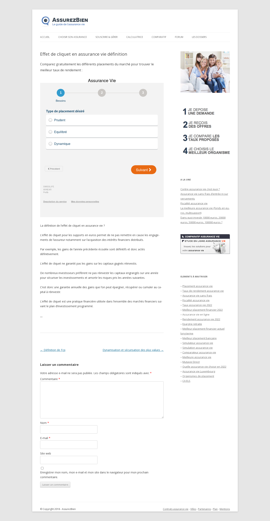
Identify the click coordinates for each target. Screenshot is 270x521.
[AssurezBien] (65, 26)
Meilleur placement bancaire (199, 338)
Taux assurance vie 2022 (197, 305)
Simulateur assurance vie (197, 343)
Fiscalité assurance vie (194, 203)
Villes (193, 509)
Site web (45, 453)
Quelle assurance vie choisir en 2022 (204, 366)
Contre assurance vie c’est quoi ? (200, 189)
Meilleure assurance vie (196, 357)
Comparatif (159, 37)
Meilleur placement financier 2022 (202, 310)
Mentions (225, 509)
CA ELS (186, 381)
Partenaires (204, 509)
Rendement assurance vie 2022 (201, 319)
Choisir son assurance (72, 37)
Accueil (45, 37)
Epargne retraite (192, 324)
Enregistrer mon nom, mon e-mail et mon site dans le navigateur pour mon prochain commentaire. (94, 474)
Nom (44, 423)
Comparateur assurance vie (199, 352)
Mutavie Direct (191, 362)
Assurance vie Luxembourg (198, 371)
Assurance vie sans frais (197, 295)
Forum (179, 37)
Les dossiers (199, 37)
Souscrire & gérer (106, 37)
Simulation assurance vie (197, 347)
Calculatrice (134, 37)
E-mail (45, 438)
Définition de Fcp (52, 350)
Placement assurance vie (197, 286)
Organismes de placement (198, 376)
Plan (215, 509)
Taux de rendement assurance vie (203, 291)
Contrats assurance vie (175, 509)
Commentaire (50, 379)
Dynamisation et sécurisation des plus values (133, 350)
